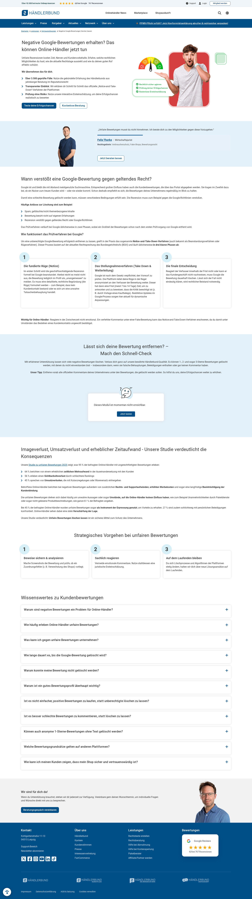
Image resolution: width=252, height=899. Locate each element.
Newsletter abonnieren (32, 851)
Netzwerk (90, 23)
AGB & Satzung (68, 891)
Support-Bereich (29, 846)
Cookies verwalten (87, 891)
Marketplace (140, 13)
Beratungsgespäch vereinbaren (40, 810)
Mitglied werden (220, 3)
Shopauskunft (163, 13)
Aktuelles (73, 23)
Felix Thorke (104, 139)
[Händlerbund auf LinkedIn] (47, 858)
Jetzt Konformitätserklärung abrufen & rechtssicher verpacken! (184, 23)
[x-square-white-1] (23, 858)
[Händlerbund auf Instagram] (35, 858)
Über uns (106, 23)
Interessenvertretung (85, 853)
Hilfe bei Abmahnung (139, 844)
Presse (78, 849)
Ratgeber (57, 23)
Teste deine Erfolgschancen (39, 105)
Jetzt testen (126, 414)
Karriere (79, 840)
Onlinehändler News (115, 13)
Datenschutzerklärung (46, 891)
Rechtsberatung (136, 840)
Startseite (24, 31)
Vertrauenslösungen (48, 31)
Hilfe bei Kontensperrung (141, 849)
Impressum (26, 891)
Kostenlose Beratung (73, 105)
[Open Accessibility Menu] (7, 892)
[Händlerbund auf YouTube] (41, 858)
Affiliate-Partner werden (140, 858)
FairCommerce (82, 858)
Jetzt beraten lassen (111, 158)
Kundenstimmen (83, 844)
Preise (43, 23)
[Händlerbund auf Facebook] (29, 858)
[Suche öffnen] (219, 13)
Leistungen (28, 23)
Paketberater (134, 853)
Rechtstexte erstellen (138, 836)
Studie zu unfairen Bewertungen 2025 (48, 465)
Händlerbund (81, 836)
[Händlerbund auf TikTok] (54, 858)
